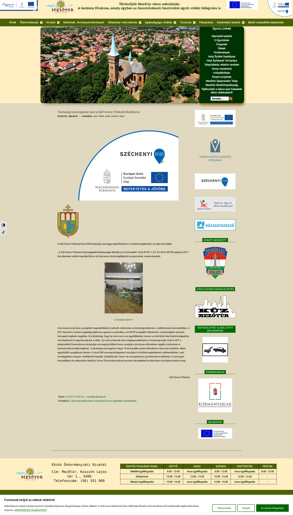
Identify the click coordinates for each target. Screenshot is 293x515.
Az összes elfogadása (272, 508)
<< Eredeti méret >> (123, 319)
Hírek (107, 116)
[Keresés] (231, 99)
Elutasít (246, 508)
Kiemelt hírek (117, 116)
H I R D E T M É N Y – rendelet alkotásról (85, 396)
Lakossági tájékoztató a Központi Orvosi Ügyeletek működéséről (103, 400)
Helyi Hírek (98, 116)
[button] (31, 22)
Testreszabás (224, 508)
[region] (146, 505)
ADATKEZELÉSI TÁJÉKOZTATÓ (30, 510)
